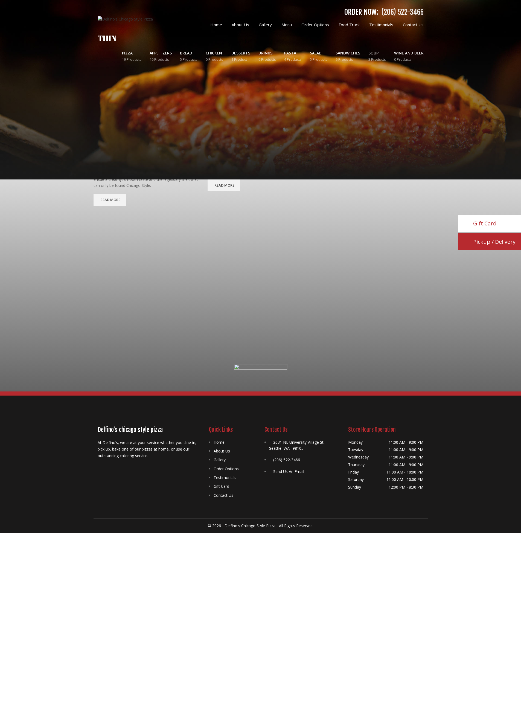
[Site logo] (125, 18)
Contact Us (223, 495)
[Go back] (91, 41)
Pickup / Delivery (494, 241)
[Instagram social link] (114, 467)
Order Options (226, 468)
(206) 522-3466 (402, 12)
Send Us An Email (288, 471)
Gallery (220, 459)
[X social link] (107, 467)
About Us (222, 451)
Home (219, 442)
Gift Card (221, 486)
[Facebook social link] (101, 467)
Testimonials (225, 477)
